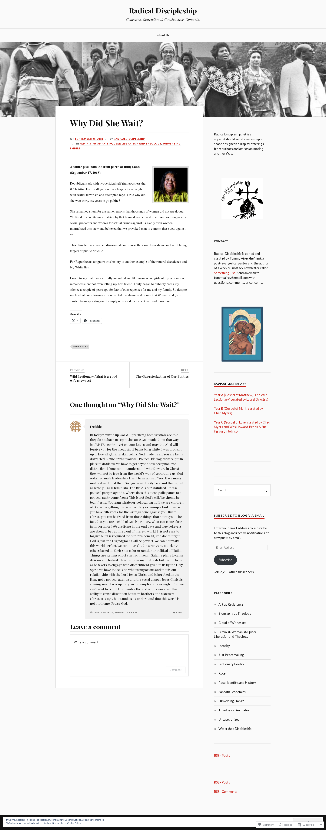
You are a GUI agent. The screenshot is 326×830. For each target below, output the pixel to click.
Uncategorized (229, 719)
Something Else (224, 273)
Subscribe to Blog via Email (239, 515)
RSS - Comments (225, 792)
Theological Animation (234, 710)
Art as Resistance (230, 604)
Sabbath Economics (232, 692)
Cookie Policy (74, 823)
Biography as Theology (234, 613)
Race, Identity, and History (237, 683)
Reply (180, 612)
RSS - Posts (222, 755)
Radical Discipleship (163, 10)
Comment (175, 669)
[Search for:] (242, 490)
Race (221, 673)
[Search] (265, 490)
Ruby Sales (80, 346)
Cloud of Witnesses (232, 623)
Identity (224, 646)
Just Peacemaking (231, 655)
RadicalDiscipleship (129, 138)
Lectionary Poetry (231, 664)
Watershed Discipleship (234, 729)
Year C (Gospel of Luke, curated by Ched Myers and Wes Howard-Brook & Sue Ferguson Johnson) (242, 426)
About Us (163, 35)
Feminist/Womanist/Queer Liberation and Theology (120, 143)
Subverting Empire (231, 701)
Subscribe (225, 560)
